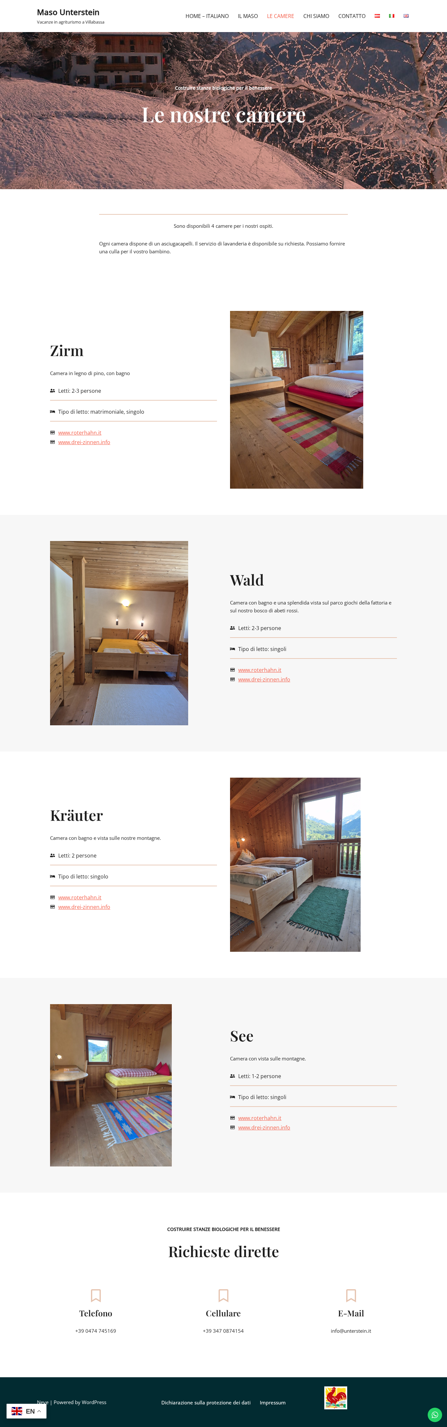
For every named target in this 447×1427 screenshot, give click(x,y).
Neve (42, 1402)
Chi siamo (316, 16)
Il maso (248, 16)
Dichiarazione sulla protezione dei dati (206, 1402)
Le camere (280, 16)
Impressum (273, 1402)
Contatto (352, 16)
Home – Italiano (207, 16)
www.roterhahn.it (79, 432)
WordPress (94, 1402)
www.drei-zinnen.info (84, 442)
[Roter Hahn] (335, 1407)
